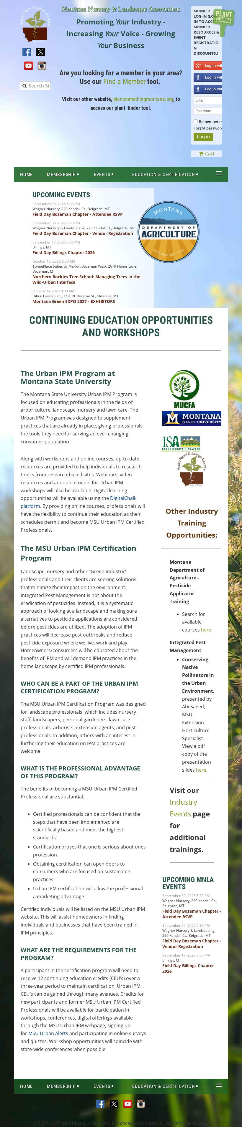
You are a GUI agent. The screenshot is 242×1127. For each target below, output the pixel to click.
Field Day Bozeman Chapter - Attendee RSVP (77, 214)
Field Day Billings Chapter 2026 (63, 252)
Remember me (212, 121)
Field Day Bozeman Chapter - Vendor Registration (82, 233)
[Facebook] (27, 52)
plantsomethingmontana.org (143, 99)
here (206, 630)
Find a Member (124, 81)
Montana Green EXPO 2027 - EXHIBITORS (73, 301)
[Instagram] (42, 66)
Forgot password (208, 128)
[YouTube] (28, 66)
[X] (40, 52)
